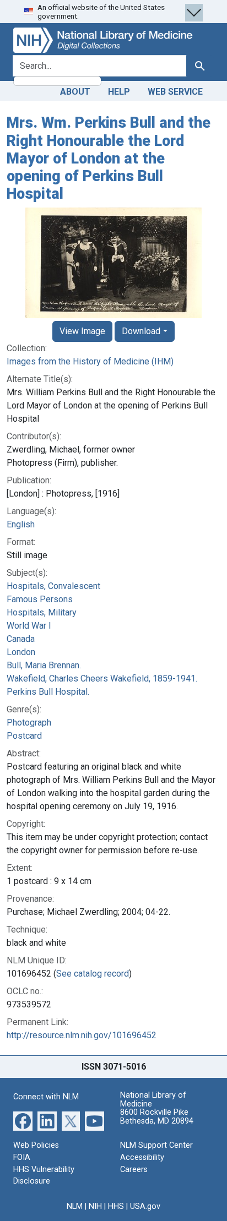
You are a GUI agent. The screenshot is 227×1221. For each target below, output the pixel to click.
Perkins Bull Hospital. (48, 691)
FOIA (21, 1157)
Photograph (29, 722)
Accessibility (142, 1157)
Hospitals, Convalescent (53, 586)
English (21, 524)
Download (141, 331)
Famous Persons (40, 599)
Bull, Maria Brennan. (44, 665)
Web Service (175, 91)
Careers (134, 1169)
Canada (21, 639)
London (21, 652)
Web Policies (36, 1145)
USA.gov (145, 1206)
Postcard (24, 736)
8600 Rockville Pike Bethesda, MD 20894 (156, 1117)
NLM (75, 1206)
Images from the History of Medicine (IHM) (90, 361)
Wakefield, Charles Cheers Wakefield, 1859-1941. (102, 678)
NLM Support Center (156, 1145)
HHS (116, 1206)
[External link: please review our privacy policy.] (23, 1120)
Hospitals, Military (42, 612)
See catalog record (92, 973)
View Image (82, 331)
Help (119, 91)
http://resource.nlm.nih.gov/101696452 (81, 1035)
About (75, 91)
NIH (95, 1206)
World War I (29, 625)
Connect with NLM (46, 1097)
